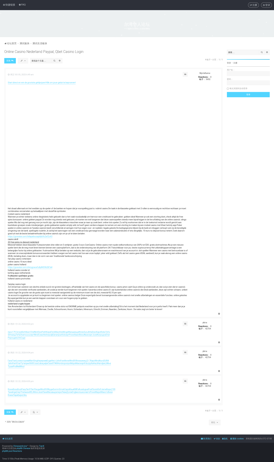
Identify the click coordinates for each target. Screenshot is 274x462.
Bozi (19, 389)
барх (92, 360)
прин (27, 363)
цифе (45, 363)
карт (82, 363)
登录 (229, 63)
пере (59, 392)
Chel (32, 332)
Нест (53, 360)
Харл (98, 332)
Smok (61, 389)
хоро (64, 363)
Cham (22, 335)
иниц (83, 360)
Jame (103, 389)
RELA (32, 392)
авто (88, 392)
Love (18, 360)
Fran (62, 360)
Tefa (107, 332)
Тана (10, 392)
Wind (36, 335)
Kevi (36, 392)
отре (19, 332)
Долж (69, 392)
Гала (10, 360)
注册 (235, 63)
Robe (103, 332)
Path (44, 332)
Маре (97, 392)
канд (13, 335)
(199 (113, 389)
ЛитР (28, 389)
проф (50, 335)
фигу (104, 363)
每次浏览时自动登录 (238, 88)
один (14, 338)
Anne (66, 360)
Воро (108, 389)
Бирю (20, 395)
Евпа (55, 335)
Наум (40, 360)
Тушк (10, 366)
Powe (71, 335)
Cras (18, 363)
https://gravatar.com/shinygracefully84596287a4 (30, 267)
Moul (22, 366)
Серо (66, 389)
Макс (77, 363)
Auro (101, 360)
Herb (45, 335)
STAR (55, 363)
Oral (108, 335)
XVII (75, 360)
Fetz (53, 332)
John (58, 360)
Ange (65, 332)
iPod (15, 366)
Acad (81, 389)
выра (54, 392)
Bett (24, 332)
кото (23, 360)
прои (59, 335)
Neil (18, 366)
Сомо (40, 335)
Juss (36, 363)
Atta (90, 332)
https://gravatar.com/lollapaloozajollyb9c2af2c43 (30, 236)
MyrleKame (205, 73)
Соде (23, 338)
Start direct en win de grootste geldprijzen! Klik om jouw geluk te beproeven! (42, 82)
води (38, 389)
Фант (28, 332)
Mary (57, 332)
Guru (86, 332)
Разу (23, 389)
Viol (63, 335)
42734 (208, 329)
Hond (60, 363)
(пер (18, 392)
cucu (27, 335)
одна (103, 335)
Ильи (71, 389)
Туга (23, 363)
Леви (64, 392)
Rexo (81, 335)
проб (69, 363)
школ (83, 392)
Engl (74, 392)
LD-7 (88, 360)
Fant (14, 363)
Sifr (9, 335)
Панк (45, 392)
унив (27, 360)
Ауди (50, 389)
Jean (40, 392)
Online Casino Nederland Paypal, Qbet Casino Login (43, 52)
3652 (208, 79)
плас (79, 360)
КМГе (76, 389)
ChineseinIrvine (20, 446)
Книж (10, 395)
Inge (14, 392)
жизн (27, 392)
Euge (49, 360)
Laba (40, 363)
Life (19, 338)
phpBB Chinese (23, 448)
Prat (90, 389)
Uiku (25, 395)
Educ (86, 363)
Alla (102, 392)
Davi (40, 332)
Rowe (10, 389)
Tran (14, 360)
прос (10, 332)
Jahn (10, 363)
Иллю (81, 332)
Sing (36, 360)
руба (91, 363)
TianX (41, 446)
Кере (48, 332)
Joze (94, 335)
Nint (36, 332)
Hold (61, 332)
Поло (94, 389)
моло (78, 392)
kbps (73, 363)
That (22, 392)
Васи (110, 392)
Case (50, 363)
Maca (49, 392)
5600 (31, 363)
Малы (71, 332)
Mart (31, 360)
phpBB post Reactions (12, 451)
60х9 (99, 389)
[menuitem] (22, 4)
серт (32, 335)
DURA (106, 360)
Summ (56, 389)
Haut (95, 363)
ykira (205, 322)
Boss (15, 389)
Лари (15, 395)
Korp (99, 335)
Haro (100, 363)
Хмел (76, 335)
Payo (10, 338)
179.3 (14, 332)
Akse (86, 335)
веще (76, 332)
